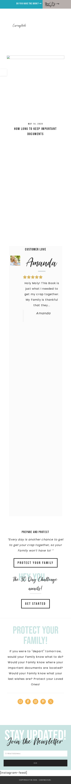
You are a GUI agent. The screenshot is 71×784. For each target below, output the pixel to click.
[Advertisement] (35, 202)
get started (35, 604)
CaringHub (19, 25)
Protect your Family (36, 563)
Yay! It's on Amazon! (52, 4)
